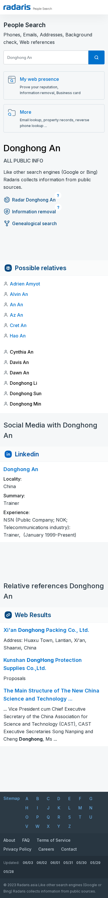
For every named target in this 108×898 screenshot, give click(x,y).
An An (16, 304)
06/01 (55, 862)
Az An (16, 315)
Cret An (18, 325)
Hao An (18, 336)
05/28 (8, 871)
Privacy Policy (17, 849)
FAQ (26, 840)
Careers (46, 849)
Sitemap (11, 798)
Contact (69, 849)
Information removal (34, 211)
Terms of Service (54, 840)
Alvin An (19, 294)
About (9, 840)
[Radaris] (17, 7)
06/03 (28, 862)
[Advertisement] (54, 247)
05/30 (81, 862)
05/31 (68, 862)
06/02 (42, 862)
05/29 (95, 862)
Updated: (11, 862)
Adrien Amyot (25, 284)
